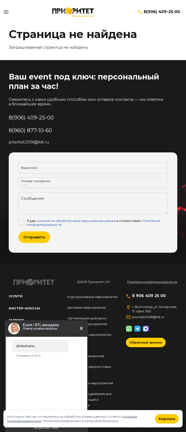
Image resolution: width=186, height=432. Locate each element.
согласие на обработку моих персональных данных (76, 221)
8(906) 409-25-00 (162, 11)
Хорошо (166, 418)
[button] (6, 11)
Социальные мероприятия (89, 335)
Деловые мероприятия (86, 307)
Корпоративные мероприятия (92, 297)
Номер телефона (35, 181)
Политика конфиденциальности (152, 282)
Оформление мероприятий (90, 383)
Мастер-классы (24, 308)
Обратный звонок (145, 342)
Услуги (15, 296)
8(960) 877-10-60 (30, 130)
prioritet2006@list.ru (29, 142)
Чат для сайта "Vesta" (46, 428)
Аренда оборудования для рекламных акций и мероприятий (89, 399)
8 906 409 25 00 (149, 296)
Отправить (34, 237)
